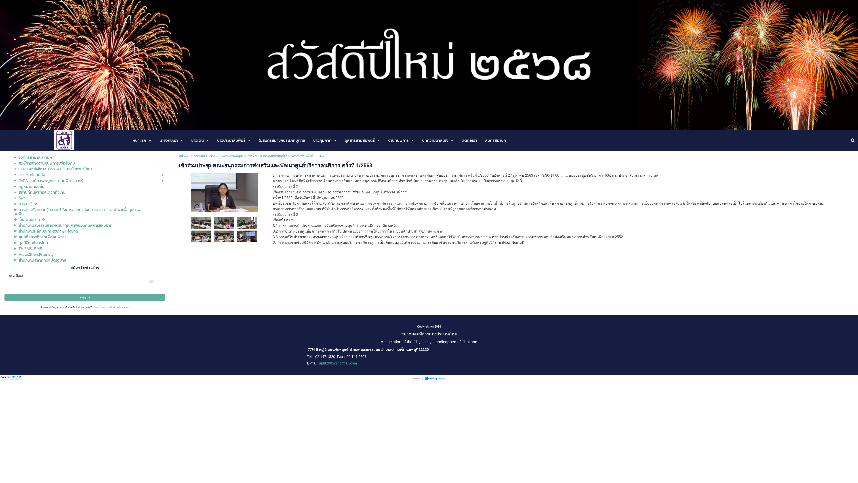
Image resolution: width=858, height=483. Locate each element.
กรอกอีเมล (16, 275)
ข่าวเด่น (199, 156)
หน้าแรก (184, 156)
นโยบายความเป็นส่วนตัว (107, 307)
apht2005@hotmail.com (338, 363)
